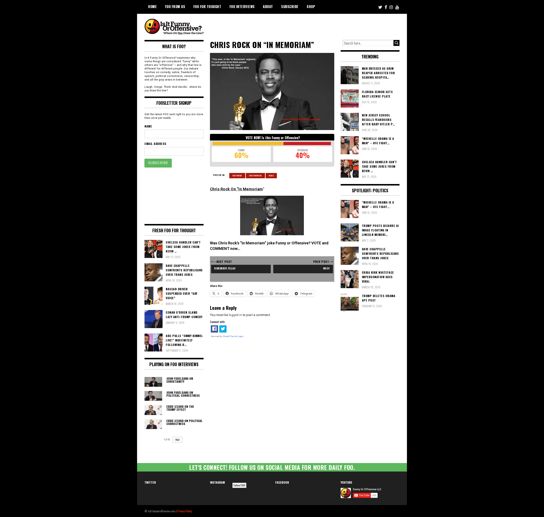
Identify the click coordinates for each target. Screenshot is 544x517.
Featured (237, 175)
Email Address (155, 143)
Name (148, 126)
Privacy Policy (184, 511)
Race (271, 175)
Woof (326, 268)
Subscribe (290, 6)
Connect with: (217, 321)
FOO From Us (175, 6)
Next (177, 439)
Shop (311, 6)
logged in (235, 315)
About (268, 6)
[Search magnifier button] (397, 43)
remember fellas (225, 268)
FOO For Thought (207, 6)
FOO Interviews (242, 6)
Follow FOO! (239, 485)
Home (152, 6)
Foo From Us (255, 175)
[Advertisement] (320, 25)
